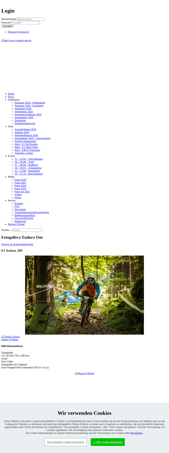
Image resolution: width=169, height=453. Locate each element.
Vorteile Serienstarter (25, 141)
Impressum (20, 221)
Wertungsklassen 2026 (26, 135)
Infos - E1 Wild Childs (26, 147)
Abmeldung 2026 (24, 111)
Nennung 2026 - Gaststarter (29, 105)
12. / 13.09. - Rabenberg (27, 170)
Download (20, 209)
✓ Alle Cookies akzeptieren (107, 442)
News (11, 96)
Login (161, 2)
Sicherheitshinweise (25, 123)
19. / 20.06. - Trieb (24, 162)
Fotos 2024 (20, 185)
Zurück (16, 336)
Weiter (4, 339)
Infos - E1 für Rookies (26, 144)
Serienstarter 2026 (24, 117)
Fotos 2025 (20, 182)
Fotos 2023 (20, 188)
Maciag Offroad (16, 224)
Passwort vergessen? (18, 31)
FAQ (17, 206)
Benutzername (8, 19)
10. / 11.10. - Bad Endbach (29, 173)
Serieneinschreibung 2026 (28, 114)
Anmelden (7, 26)
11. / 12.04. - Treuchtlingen (29, 159)
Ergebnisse (20, 120)
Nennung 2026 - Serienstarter (30, 102)
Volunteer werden (24, 153)
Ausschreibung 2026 (25, 129)
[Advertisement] (84, 67)
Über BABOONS (24, 218)
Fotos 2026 (20, 179)
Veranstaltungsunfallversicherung (32, 212)
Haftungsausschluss (25, 215)
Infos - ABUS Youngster (27, 150)
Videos (18, 194)
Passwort (6, 22)
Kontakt (19, 203)
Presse (18, 197)
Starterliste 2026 (23, 108)
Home (11, 93)
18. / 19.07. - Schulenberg (28, 167)
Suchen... (6, 230)
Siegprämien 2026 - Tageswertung (32, 138)
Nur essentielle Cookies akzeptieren (65, 442)
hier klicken (136, 433)
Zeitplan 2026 (22, 132)
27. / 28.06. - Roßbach (26, 165)
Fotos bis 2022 (22, 191)
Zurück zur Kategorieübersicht (17, 244)
